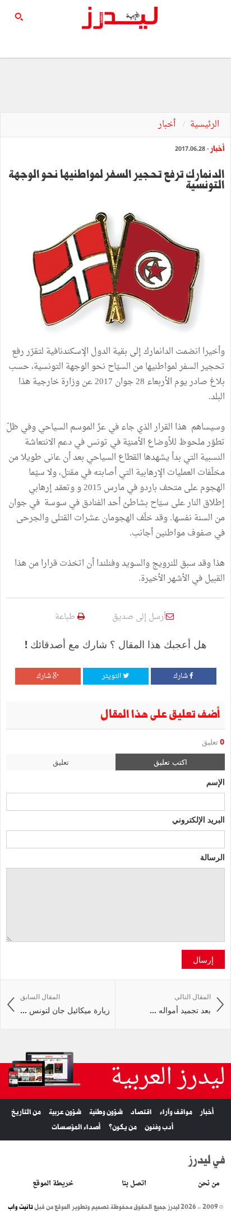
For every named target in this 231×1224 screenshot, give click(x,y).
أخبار (168, 125)
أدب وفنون (159, 1127)
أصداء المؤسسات (76, 1127)
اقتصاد (141, 1112)
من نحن (209, 1183)
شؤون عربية (65, 1112)
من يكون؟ (123, 1127)
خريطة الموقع (53, 1183)
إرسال (203, 959)
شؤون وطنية (106, 1112)
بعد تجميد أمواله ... (180, 1004)
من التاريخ (26, 1112)
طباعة (66, 617)
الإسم (215, 781)
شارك (181, 676)
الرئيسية (204, 125)
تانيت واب (20, 1207)
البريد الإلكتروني (198, 819)
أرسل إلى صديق (139, 617)
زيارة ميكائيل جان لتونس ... (65, 1004)
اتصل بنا (134, 1183)
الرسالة (212, 856)
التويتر (112, 676)
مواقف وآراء (176, 1112)
